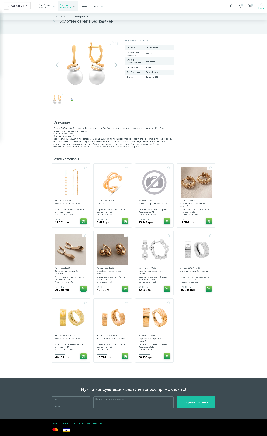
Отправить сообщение (196, 402)
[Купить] (83, 221)
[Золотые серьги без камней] (71, 182)
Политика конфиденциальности (87, 423)
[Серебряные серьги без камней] (196, 182)
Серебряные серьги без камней (192, 204)
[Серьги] (112, 182)
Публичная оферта (60, 423)
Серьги (100, 203)
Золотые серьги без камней (69, 203)
